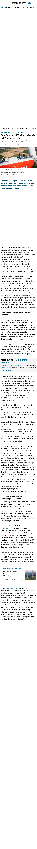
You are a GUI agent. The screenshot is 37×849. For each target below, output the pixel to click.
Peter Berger (7, 141)
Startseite (4, 128)
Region (12, 128)
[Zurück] (2, 7)
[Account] (34, 2)
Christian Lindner (22, 128)
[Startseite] (18, 3)
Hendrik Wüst (6, 528)
